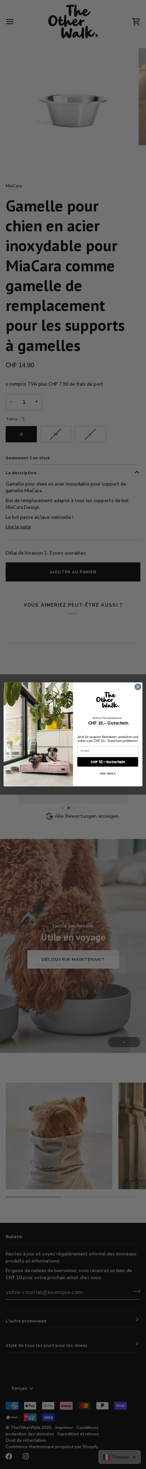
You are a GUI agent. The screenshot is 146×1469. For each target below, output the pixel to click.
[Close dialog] (138, 687)
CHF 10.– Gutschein (107, 761)
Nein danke (108, 773)
